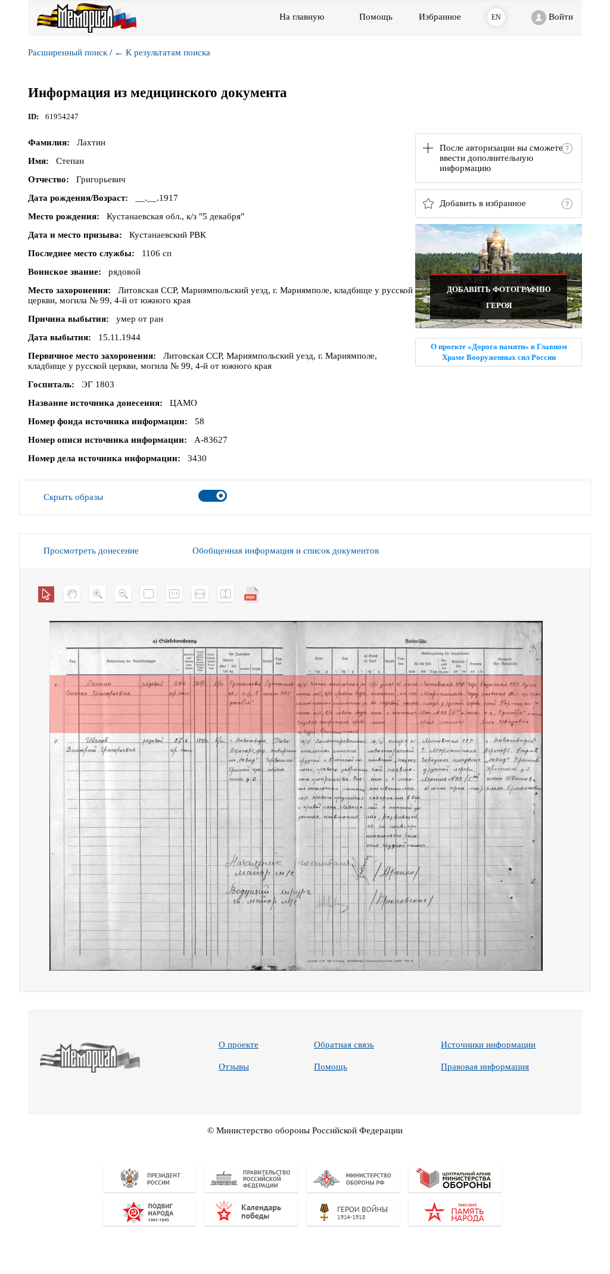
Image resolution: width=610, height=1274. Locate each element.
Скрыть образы (73, 497)
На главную (301, 16)
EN (496, 17)
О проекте (239, 1044)
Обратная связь (344, 1044)
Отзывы (234, 1066)
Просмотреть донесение (91, 550)
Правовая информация (485, 1066)
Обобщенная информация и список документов (285, 550)
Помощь (330, 1066)
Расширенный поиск (67, 52)
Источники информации (488, 1044)
